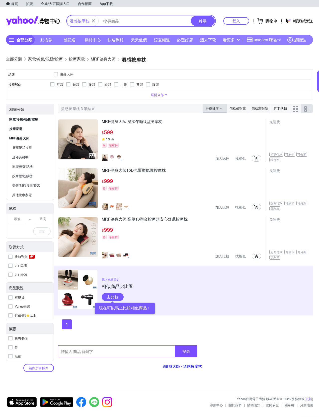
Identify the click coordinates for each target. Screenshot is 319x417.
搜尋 (186, 351)
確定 (42, 231)
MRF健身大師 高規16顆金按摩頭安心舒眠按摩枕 (145, 219)
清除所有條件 (38, 367)
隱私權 (289, 405)
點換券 (46, 40)
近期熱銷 (280, 108)
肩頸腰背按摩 (22, 147)
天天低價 (139, 40)
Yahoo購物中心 (33, 21)
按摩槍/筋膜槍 (22, 176)
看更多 (229, 40)
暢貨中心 (93, 40)
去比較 (113, 297)
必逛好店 (185, 40)
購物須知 (253, 405)
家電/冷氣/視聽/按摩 (23, 119)
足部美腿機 (20, 157)
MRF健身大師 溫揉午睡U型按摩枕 (132, 121)
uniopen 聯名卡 (267, 40)
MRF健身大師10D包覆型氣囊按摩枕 (134, 170)
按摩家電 (15, 128)
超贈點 (300, 40)
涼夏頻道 (162, 40)
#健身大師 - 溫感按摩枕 (182, 366)
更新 (309, 398)
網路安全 (272, 405)
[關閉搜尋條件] (93, 21)
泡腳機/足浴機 (22, 166)
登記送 (70, 40)
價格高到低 (260, 108)
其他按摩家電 (22, 194)
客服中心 (216, 405)
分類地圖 (306, 405)
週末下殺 (208, 40)
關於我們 (235, 405)
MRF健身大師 (19, 138)
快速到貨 (116, 40)
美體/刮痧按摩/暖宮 (26, 185)
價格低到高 (238, 108)
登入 (236, 20)
